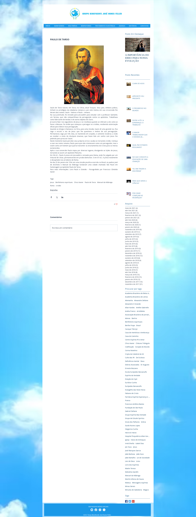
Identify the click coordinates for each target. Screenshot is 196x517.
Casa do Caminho (131, 336)
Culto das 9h (130, 357)
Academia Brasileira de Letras (136, 297)
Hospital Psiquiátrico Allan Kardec (137, 436)
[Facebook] (96, 510)
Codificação (129, 347)
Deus (142, 361)
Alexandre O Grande (133, 304)
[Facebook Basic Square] (126, 501)
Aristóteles (141, 311)
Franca (127, 400)
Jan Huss (128, 447)
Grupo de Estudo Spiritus (134, 418)
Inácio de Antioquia (138, 440)
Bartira (134, 318)
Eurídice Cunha (131, 382)
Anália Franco (130, 311)
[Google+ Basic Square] (133, 501)
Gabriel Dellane (131, 411)
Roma (52, 186)
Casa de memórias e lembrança (137, 332)
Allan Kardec (130, 307)
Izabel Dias (140, 443)
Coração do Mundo (142, 347)
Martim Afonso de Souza (134, 479)
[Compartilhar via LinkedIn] (62, 197)
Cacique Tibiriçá (131, 329)
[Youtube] (92, 510)
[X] (104, 510)
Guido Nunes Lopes (132, 425)
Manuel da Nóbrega (104, 182)
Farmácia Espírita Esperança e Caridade (137, 397)
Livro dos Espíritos (132, 465)
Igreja (127, 440)
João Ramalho (130, 458)
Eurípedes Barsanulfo (133, 386)
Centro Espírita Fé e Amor (135, 340)
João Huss (140, 454)
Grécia (143, 422)
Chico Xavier (78, 182)
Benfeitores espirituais (64, 182)
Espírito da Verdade (132, 375)
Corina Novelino (131, 350)
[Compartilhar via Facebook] (51, 197)
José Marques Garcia (133, 450)
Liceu (138, 461)
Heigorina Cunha (131, 429)
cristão (58, 186)
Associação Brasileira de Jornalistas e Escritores (137, 315)
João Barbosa (130, 454)
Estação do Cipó (131, 379)
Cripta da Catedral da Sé (134, 354)
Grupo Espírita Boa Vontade (135, 415)
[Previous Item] (129, 44)
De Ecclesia (140, 357)
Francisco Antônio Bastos (134, 404)
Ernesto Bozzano (131, 368)
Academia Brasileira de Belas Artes (137, 293)
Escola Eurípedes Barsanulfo (136, 372)
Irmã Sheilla (129, 443)
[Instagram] (100, 510)
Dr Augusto (145, 365)
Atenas (127, 318)
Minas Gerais (130, 486)
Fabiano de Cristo (131, 393)
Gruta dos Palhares (132, 422)
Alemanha (129, 300)
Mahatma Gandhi (131, 472)
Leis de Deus (130, 461)
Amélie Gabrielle (142, 307)
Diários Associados (132, 365)
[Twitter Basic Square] (130, 501)
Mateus (128, 483)
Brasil (138, 325)
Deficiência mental (132, 361)
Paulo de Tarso (90, 182)
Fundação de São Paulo (134, 408)
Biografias (54, 190)
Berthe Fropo (130, 325)
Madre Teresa (130, 468)
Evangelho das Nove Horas (135, 390)
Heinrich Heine (130, 433)
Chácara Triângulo (143, 343)
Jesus (52, 182)
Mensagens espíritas (140, 483)
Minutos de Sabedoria (133, 490)
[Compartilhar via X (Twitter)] (57, 197)
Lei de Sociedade (143, 458)
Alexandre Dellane (141, 300)
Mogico (146, 490)
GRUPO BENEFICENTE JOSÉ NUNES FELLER (102, 13)
